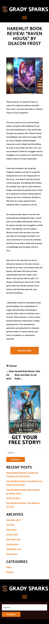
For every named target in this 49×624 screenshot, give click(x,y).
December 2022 (13, 539)
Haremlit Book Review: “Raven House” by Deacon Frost (23, 491)
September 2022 (13, 549)
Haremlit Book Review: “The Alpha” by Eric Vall (23, 504)
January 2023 (12, 534)
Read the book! (24, 350)
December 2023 (13, 520)
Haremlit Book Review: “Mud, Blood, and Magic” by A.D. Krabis (27, 374)
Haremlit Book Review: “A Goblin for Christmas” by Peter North (22, 474)
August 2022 (11, 554)
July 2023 (10, 524)
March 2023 (11, 529)
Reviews (13, 365)
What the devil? (13, 498)
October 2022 (12, 544)
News (8, 567)
